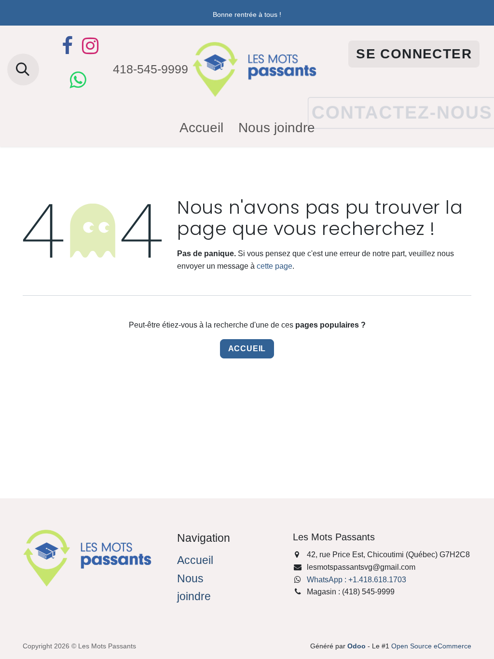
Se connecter (414, 53)
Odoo (357, 646)
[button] (23, 69)
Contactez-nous (401, 98)
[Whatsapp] (78, 80)
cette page (274, 266)
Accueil (247, 348)
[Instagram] (90, 45)
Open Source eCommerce (431, 646)
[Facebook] (67, 45)
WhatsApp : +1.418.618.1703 (356, 580)
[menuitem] (201, 128)
